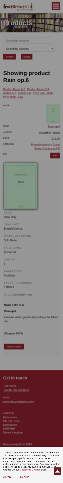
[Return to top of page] (57, 471)
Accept (7, 477)
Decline (24, 477)
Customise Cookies (30, 469)
